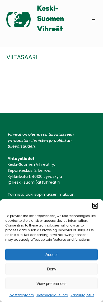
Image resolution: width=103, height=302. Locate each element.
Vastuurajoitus (82, 295)
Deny (51, 269)
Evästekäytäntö (21, 295)
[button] (95, 205)
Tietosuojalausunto (52, 295)
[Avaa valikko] (93, 19)
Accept (51, 254)
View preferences (51, 283)
